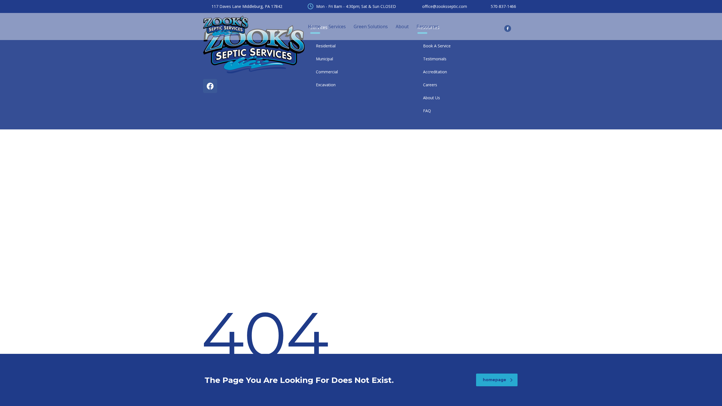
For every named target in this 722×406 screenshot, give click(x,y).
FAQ (427, 110)
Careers (430, 84)
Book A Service (437, 45)
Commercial (327, 71)
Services (337, 26)
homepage (494, 379)
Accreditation (435, 71)
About (402, 26)
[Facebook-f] (507, 28)
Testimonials (434, 58)
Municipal (324, 58)
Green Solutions (371, 26)
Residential (326, 45)
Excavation (326, 84)
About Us (431, 97)
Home (314, 26)
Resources (428, 26)
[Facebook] (210, 86)
